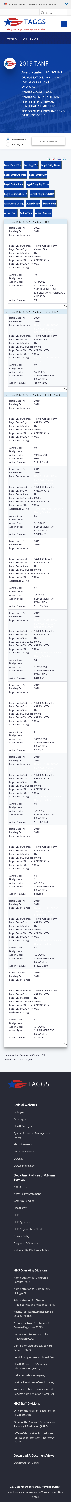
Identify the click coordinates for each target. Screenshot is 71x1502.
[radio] (16, 139)
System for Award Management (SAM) (32, 1135)
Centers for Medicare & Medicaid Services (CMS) (33, 1348)
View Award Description (48, 141)
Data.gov (19, 1112)
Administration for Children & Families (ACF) (31, 1280)
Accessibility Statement (27, 1194)
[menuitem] (48, 159)
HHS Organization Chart (28, 1229)
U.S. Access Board (24, 1151)
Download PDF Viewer (27, 1462)
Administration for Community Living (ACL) (32, 1291)
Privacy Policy (22, 1236)
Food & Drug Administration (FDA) (34, 1357)
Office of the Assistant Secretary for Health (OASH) (34, 1413)
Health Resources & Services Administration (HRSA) (30, 1366)
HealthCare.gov (23, 1126)
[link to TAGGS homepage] (27, 23)
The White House (24, 1144)
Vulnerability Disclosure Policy (31, 1250)
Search (49, 13)
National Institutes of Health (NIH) (34, 1382)
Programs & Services (26, 1243)
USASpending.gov (24, 1165)
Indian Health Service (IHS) (29, 1375)
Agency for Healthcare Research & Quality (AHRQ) (33, 1314)
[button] (42, 12)
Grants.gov (20, 1119)
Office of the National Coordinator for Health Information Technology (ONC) (34, 1438)
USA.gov (18, 1158)
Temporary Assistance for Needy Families (48, 442)
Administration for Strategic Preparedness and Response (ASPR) (34, 1302)
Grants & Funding (24, 1201)
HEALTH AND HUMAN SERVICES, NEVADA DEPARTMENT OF (46, 238)
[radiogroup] (19, 142)
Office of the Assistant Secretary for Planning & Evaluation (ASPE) (34, 1424)
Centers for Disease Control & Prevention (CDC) (31, 1336)
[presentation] (35, 609)
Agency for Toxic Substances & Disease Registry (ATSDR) (31, 1325)
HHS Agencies (22, 1222)
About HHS (20, 1186)
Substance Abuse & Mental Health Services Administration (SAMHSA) (34, 1392)
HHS (16, 1215)
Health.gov (20, 1208)
